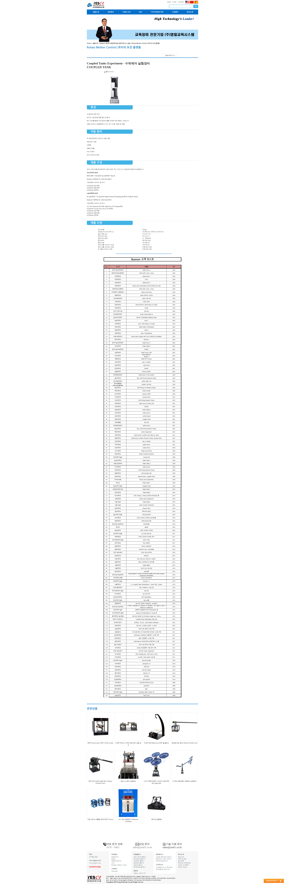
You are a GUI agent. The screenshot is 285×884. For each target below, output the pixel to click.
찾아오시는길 (182, 867)
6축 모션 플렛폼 (156, 819)
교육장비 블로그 (139, 861)
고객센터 (175, 12)
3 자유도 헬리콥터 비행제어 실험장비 (184, 781)
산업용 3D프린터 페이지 (164, 857)
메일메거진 (115, 857)
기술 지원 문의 (174, 844)
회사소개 (190, 12)
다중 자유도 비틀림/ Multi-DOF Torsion (100, 819)
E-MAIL (174, 2)
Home (89, 43)
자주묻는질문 (93, 857)
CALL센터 (114, 871)
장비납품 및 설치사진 (163, 869)
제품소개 (96, 12)
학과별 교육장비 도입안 (119, 865)
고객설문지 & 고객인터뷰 (164, 867)
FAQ (140, 12)
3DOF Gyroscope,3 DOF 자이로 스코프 (100, 743)
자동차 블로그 (138, 865)
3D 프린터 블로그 (139, 859)
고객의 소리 (126, 12)
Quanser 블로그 (139, 863)
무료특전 (111, 12)
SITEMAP (181, 2)
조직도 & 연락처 (183, 865)
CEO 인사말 (182, 859)
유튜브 (136, 873)
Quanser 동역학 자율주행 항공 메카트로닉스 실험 (115, 43)
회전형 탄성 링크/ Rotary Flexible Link (184, 743)
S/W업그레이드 (116, 861)
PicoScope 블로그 (139, 867)
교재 (112, 863)
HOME (169, 2)
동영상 (113, 859)
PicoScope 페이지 (162, 861)
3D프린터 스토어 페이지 (164, 859)
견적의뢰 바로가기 (272, 881)
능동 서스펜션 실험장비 (128, 781)
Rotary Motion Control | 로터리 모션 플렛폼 (146, 43)
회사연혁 (181, 861)
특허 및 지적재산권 (184, 863)
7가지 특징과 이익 (157, 12)
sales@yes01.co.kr (172, 847)
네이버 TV (142, 873)
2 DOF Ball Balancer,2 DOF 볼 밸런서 (156, 743)
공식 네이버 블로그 (140, 857)
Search (195, 6)
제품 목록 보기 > (170, 55)
